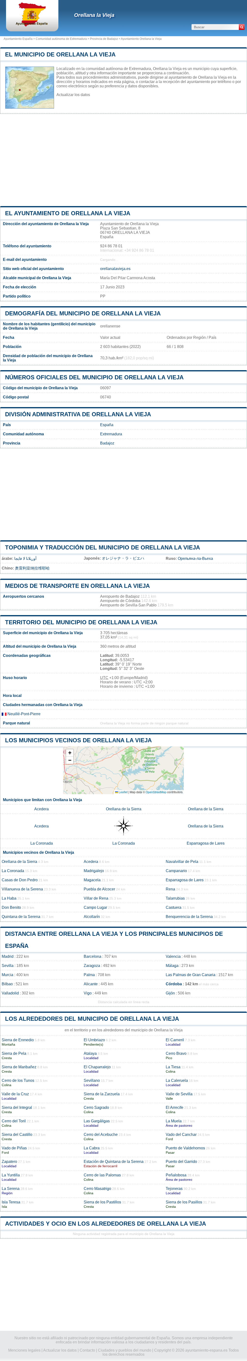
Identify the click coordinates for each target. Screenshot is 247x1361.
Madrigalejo (94, 871)
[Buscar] (242, 27)
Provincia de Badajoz (104, 39)
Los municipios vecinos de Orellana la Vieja (78, 740)
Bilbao (7, 984)
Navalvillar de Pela (182, 862)
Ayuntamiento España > (20, 39)
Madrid (8, 956)
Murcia (7, 975)
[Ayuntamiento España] (32, 25)
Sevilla (8, 966)
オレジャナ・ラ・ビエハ (123, 558)
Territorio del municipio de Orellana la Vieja (81, 622)
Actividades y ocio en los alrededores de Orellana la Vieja (105, 1223)
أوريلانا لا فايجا (25, 558)
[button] (69, 753)
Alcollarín (92, 917)
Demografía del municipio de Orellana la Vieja (83, 313)
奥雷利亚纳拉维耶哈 (32, 568)
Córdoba (174, 984)
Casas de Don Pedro (20, 880)
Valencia (173, 956)
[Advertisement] (123, 160)
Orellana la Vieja (94, 15)
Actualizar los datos (73, 95)
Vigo (88, 993)
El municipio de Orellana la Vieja (60, 54)
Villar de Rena (96, 898)
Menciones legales (24, 1350)
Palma (89, 975)
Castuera (173, 907)
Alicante (91, 984)
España (106, 425)
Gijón (170, 993)
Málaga (172, 966)
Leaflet (123, 792)
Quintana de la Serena (21, 917)
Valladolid (10, 993)
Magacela (92, 880)
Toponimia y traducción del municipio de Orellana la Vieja (102, 547)
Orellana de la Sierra (123, 809)
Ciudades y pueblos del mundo (124, 1350)
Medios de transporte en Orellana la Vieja (77, 586)
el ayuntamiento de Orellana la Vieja (67, 213)
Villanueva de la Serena (22, 889)
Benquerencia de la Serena (189, 917)
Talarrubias (175, 898)
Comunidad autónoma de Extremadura (61, 39)
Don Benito (11, 907)
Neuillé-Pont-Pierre (24, 714)
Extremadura (111, 434)
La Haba (9, 898)
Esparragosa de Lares (206, 843)
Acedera (41, 809)
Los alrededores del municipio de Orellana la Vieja (92, 1018)
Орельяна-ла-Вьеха (195, 558)
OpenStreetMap (156, 792)
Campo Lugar (95, 907)
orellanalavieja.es (115, 269)
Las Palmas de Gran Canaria (190, 975)
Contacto (87, 1350)
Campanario (176, 871)
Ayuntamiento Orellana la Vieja (141, 39)
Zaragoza (92, 966)
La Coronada (41, 843)
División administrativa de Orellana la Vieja (78, 414)
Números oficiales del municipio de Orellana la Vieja (94, 377)
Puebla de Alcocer (99, 889)
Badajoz (107, 443)
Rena (170, 889)
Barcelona (92, 956)
